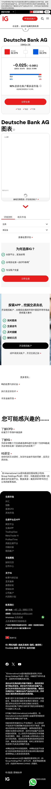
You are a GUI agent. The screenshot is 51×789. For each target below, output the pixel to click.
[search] (42, 18)
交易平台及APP (12, 519)
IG (6, 644)
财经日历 (9, 562)
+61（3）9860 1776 (23, 609)
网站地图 (13, 644)
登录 (47, 12)
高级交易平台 (11, 543)
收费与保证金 (11, 577)
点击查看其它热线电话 (15, 621)
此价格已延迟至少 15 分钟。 (26, 89)
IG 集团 (8, 772)
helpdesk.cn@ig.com (22, 613)
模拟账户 (9, 551)
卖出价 (13, 51)
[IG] (5, 18)
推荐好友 (9, 585)
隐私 (32, 644)
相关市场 (22, 217)
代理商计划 (10, 596)
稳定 (26, 109)
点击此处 (19, 617)
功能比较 (9, 547)
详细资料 (8, 217)
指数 (7, 505)
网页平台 (9, 524)
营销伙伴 (9, 589)
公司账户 (9, 592)
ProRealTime (11, 539)
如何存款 (31, 648)
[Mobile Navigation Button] (47, 18)
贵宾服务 (9, 581)
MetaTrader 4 (11, 535)
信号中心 (9, 566)
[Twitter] (13, 664)
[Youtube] (19, 664)
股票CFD (9, 509)
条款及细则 (23, 644)
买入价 (41, 51)
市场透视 (9, 557)
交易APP (9, 528)
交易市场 (9, 496)
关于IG (8, 573)
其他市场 (9, 512)
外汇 (7, 501)
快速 (19, 109)
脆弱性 (38, 644)
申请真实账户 (29, 18)
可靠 (33, 109)
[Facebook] (7, 664)
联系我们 (9, 604)
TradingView (11, 531)
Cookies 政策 (11, 648)
